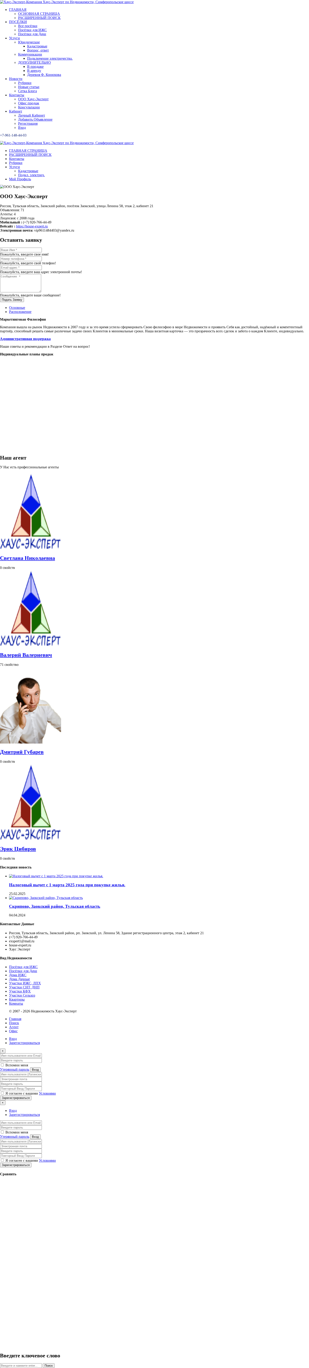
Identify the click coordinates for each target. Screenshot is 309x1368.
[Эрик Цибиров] (30, 839)
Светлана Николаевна (27, 558)
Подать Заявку (12, 299)
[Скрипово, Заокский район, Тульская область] (46, 898)
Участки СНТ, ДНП (24, 987)
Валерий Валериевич (26, 655)
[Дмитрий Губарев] (30, 742)
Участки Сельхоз (22, 995)
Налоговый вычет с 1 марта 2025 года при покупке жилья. (67, 884)
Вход (13, 1039)
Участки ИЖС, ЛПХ (25, 983)
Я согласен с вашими (30, 1093)
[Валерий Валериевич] (30, 645)
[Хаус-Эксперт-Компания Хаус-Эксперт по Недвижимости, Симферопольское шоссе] (67, 2)
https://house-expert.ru (32, 226)
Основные (17, 308)
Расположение (20, 312)
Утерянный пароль (14, 1069)
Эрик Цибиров (18, 849)
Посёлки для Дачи (23, 971)
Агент (14, 1027)
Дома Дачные (19, 979)
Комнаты (16, 1003)
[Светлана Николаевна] (30, 548)
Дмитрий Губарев (22, 752)
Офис (13, 1031)
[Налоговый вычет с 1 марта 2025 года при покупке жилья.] (56, 876)
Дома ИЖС (17, 975)
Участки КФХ (20, 991)
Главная (15, 1019)
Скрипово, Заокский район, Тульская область (54, 906)
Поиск (14, 1023)
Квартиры (17, 999)
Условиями (47, 1093)
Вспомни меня (16, 1065)
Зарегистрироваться (24, 1043)
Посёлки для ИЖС (23, 967)
